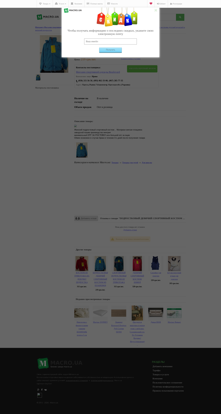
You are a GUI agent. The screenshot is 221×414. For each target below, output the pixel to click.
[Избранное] (151, 4)
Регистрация (177, 4)
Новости (114, 4)
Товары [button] (45, 4)
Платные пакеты (96, 4)
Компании (78, 4)
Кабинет (162, 4)
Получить (110, 50)
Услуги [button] (61, 4)
